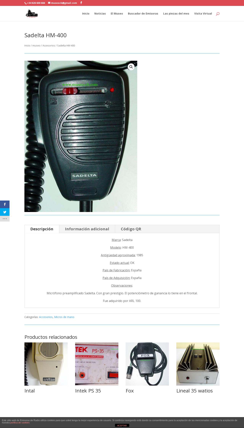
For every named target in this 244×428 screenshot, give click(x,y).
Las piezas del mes (176, 13)
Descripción (41, 228)
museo (36, 45)
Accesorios (49, 45)
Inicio (85, 13)
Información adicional (87, 228)
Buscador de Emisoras (143, 13)
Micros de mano (64, 317)
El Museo (117, 13)
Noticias (100, 13)
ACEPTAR (122, 425)
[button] (131, 66)
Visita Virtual (203, 13)
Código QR (131, 228)
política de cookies (20, 422)
